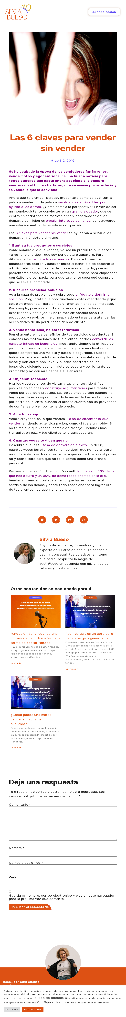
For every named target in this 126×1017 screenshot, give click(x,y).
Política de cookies (48, 998)
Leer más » (17, 663)
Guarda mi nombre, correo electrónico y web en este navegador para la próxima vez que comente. (62, 897)
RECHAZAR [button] (12, 1009)
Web (12, 877)
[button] (82, 12)
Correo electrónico (26, 862)
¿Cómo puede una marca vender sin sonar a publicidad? (31, 719)
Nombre (17, 847)
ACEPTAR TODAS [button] (33, 1009)
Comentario (20, 804)
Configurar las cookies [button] (55, 1002)
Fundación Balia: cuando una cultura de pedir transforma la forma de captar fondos (35, 638)
